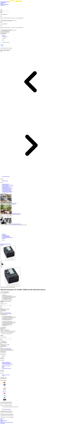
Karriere (3, 355)
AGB (1, 419)
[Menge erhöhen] (10, 305)
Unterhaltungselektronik (6, 236)
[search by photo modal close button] (1, 16)
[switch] (3, 33)
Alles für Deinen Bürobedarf (6, 189)
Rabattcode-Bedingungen (6, 362)
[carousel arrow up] (1, 262)
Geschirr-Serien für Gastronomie (7, 186)
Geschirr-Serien (14, 203)
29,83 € (2, 335)
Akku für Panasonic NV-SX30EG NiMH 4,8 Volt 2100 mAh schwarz (22, 289)
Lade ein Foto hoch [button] (5, 20)
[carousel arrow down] (1, 266)
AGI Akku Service (8, 312)
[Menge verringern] (0, 305)
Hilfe (3, 366)
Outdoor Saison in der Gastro (16, 213)
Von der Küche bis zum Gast (6, 190)
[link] (32, 40)
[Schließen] (1, 51)
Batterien (3, 238)
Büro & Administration (5, 235)
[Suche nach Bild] (1, 12)
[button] (31, 242)
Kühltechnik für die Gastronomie (7, 188)
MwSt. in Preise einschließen (5, 50)
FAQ (3, 367)
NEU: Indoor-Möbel (5, 185)
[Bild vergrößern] (10, 277)
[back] (1, 10)
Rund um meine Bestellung (6, 363)
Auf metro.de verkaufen (6, 374)
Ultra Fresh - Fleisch (5, 184)
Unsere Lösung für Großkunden (7, 191)
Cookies (1, 421)
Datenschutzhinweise (3, 420)
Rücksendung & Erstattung (6, 365)
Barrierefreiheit (2, 423)
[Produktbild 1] (2, 264)
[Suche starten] (1, 22)
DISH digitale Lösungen (6, 187)
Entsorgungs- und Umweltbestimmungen (6, 422)
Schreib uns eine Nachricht (6, 409)
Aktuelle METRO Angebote (6, 368)
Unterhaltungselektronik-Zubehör (7, 237)
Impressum (2, 418)
